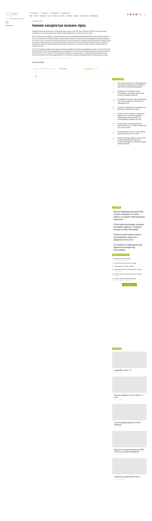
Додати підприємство (129, 284)
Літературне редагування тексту (127, 477)
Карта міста (69, 15)
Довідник (55, 13)
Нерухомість (55, 15)
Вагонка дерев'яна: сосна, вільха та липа (128, 396)
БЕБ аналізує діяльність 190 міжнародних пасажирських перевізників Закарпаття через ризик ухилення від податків (132, 85)
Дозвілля (66, 13)
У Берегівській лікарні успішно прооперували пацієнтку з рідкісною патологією (127, 237)
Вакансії (36, 15)
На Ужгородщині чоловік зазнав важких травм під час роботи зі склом (131, 133)
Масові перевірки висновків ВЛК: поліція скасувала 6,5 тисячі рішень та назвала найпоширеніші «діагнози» (129, 215)
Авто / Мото (62, 15)
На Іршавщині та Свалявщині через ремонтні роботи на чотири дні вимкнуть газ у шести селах (132, 125)
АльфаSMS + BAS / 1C (122, 370)
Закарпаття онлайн (38, 62)
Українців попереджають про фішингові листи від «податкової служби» (131, 108)
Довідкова (76, 15)
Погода (48, 15)
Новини (45, 13)
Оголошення (42, 15)
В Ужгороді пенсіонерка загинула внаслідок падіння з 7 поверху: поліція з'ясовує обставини (129, 227)
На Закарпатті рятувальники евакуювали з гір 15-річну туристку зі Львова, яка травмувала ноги (131, 101)
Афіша (31, 15)
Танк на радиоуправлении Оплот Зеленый (127, 423)
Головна (35, 13)
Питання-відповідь (93, 15)
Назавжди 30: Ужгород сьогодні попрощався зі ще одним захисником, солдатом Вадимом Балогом (130, 93)
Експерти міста (84, 15)
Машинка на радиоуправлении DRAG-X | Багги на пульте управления (129, 450)
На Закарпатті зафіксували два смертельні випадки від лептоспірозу (128, 247)
